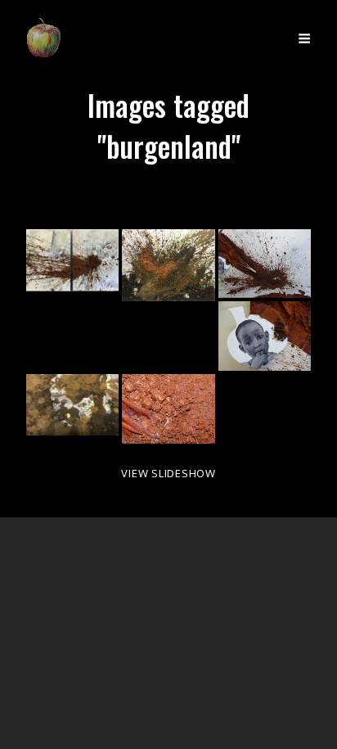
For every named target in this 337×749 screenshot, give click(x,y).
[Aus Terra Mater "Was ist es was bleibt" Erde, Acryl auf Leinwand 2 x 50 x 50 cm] (72, 260)
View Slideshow (168, 473)
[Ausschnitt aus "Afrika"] (264, 336)
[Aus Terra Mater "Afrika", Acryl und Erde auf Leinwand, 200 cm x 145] (264, 263)
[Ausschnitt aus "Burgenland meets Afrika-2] (72, 405)
